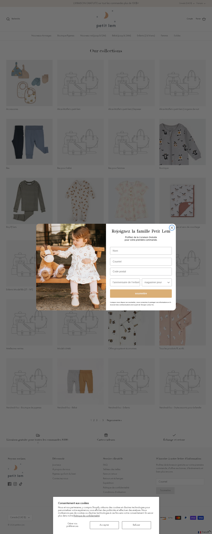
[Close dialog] (172, 227)
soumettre (141, 293)
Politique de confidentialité (87, 516)
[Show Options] (168, 282)
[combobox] (155, 282)
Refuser (136, 525)
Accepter (104, 525)
